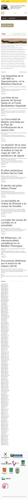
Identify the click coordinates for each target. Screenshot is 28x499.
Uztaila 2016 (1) (4, 423)
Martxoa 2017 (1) (4, 414)
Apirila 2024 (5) (4, 311)
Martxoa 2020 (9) (4, 371)
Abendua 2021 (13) (5, 346)
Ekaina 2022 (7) (4, 338)
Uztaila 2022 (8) (4, 337)
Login (3, 1)
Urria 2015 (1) (4, 432)
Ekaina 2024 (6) (4, 308)
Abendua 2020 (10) (5, 359)
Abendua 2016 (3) (5, 416)
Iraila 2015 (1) (4, 433)
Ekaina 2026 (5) (4, 285)
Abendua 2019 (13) (5, 375)
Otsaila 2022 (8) (4, 344)
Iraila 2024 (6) (4, 304)
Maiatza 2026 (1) (4, 286)
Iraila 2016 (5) (4, 420)
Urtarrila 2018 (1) (4, 405)
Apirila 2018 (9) (4, 401)
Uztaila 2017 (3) (4, 410)
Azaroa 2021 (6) (4, 348)
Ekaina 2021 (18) (4, 354)
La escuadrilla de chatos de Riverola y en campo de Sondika (14, 203)
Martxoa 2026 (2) (4, 288)
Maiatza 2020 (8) (4, 368)
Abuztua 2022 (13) (5, 335)
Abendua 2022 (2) (5, 330)
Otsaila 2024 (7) (4, 314)
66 (24, 276)
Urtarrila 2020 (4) (4, 374)
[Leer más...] (3, 91)
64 (21, 276)
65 (23, 276)
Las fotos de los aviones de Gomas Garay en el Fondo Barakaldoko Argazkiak (13, 101)
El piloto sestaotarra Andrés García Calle (12, 171)
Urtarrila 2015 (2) (4, 444)
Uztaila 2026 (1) (4, 284)
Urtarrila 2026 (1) (4, 291)
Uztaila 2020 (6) (4, 365)
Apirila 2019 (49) (4, 384)
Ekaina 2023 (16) (4, 323)
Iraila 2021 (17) (4, 350)
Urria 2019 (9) (4, 378)
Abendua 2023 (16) (5, 316)
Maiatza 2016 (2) (4, 425)
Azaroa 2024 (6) (4, 301)
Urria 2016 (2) (4, 418)
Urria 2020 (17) (4, 361)
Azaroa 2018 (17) (5, 391)
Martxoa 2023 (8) (4, 327)
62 (17, 276)
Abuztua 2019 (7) (4, 379)
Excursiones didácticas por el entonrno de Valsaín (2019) (13, 263)
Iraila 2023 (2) (4, 320)
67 (26, 276)
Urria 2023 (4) (4, 319)
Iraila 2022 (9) (4, 334)
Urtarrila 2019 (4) (4, 389)
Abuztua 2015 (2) (4, 435)
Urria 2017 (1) (4, 406)
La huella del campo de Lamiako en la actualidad (13, 222)
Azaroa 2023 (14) (5, 318)
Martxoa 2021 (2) (4, 357)
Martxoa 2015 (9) (4, 442)
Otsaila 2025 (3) (4, 297)
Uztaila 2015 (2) (4, 436)
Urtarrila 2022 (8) (4, 345)
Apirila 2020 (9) (4, 369)
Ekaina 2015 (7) (4, 438)
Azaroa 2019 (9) (4, 376)
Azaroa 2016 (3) (4, 417)
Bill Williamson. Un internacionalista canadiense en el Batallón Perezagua (11, 241)
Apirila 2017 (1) (4, 413)
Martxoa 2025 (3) (4, 296)
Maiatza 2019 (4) (4, 383)
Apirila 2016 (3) (4, 427)
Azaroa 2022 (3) (4, 331)
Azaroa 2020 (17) (5, 360)
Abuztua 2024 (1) (4, 305)
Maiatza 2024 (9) (4, 310)
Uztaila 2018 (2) (4, 397)
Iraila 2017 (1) (4, 408)
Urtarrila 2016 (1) (4, 428)
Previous (8, 276)
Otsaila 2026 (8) (4, 289)
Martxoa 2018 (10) (5, 402)
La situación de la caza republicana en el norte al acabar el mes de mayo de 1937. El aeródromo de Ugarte (13, 150)
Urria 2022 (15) (4, 333)
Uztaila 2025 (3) (4, 292)
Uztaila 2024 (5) (4, 307)
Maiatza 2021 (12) (5, 356)
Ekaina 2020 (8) (4, 367)
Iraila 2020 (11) (4, 363)
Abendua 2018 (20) (5, 390)
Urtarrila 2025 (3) (4, 299)
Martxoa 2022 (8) (4, 342)
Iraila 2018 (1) (4, 394)
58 (11, 276)
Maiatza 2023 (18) (5, 325)
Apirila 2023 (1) (4, 326)
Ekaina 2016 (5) (4, 424)
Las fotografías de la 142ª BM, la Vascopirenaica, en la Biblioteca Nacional (12, 80)
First (4, 276)
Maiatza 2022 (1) (4, 340)
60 (14, 276)
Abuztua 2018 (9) (4, 395)
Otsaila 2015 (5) (4, 443)
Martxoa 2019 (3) (4, 386)
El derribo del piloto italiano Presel (11, 187)
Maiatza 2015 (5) (4, 439)
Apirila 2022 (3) (4, 341)
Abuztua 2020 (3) (4, 364)
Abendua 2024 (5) (5, 300)
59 (12, 276)
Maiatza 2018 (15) (5, 399)
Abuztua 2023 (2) (4, 322)
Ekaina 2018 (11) (4, 398)
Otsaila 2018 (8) (4, 404)
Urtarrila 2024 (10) (5, 315)
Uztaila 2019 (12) (4, 380)
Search (25, 13)
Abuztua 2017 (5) (4, 409)
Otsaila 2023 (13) (4, 329)
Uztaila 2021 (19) (4, 353)
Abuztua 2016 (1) (4, 421)
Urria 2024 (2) (4, 303)
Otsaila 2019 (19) (4, 387)
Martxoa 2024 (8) (4, 312)
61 (16, 276)
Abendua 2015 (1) (5, 429)
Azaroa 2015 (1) (4, 431)
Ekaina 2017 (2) (4, 412)
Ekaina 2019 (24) (4, 382)
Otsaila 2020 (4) (4, 372)
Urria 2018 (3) (4, 393)
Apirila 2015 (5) (4, 440)
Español (7, 1)
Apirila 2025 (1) (4, 295)
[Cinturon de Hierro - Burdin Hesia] (14, 7)
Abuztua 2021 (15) (5, 352)
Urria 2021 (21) (4, 349)
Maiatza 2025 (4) (4, 293)
